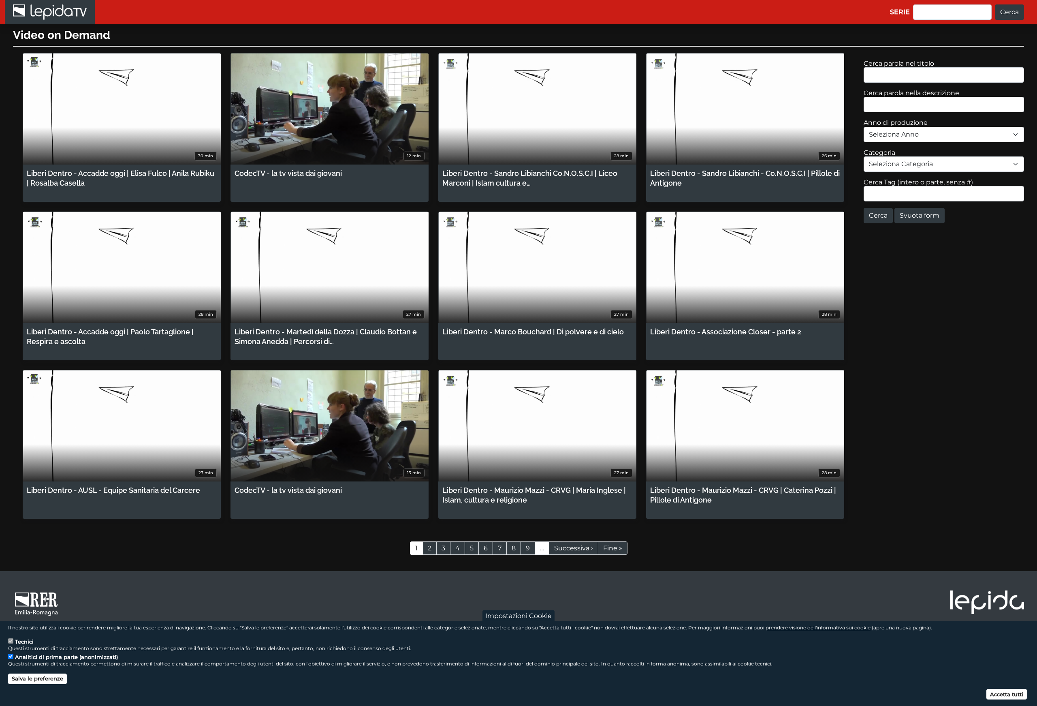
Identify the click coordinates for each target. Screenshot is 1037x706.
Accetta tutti (1006, 694)
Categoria (879, 152)
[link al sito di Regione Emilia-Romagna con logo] (39, 603)
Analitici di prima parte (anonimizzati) (66, 657)
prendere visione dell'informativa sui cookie (818, 628)
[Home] (50, 12)
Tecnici (24, 642)
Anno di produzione (896, 122)
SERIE (900, 12)
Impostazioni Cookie (518, 616)
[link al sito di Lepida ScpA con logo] (987, 602)
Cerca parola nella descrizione (911, 93)
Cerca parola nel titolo (899, 63)
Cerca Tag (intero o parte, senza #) (918, 182)
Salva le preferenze (37, 678)
